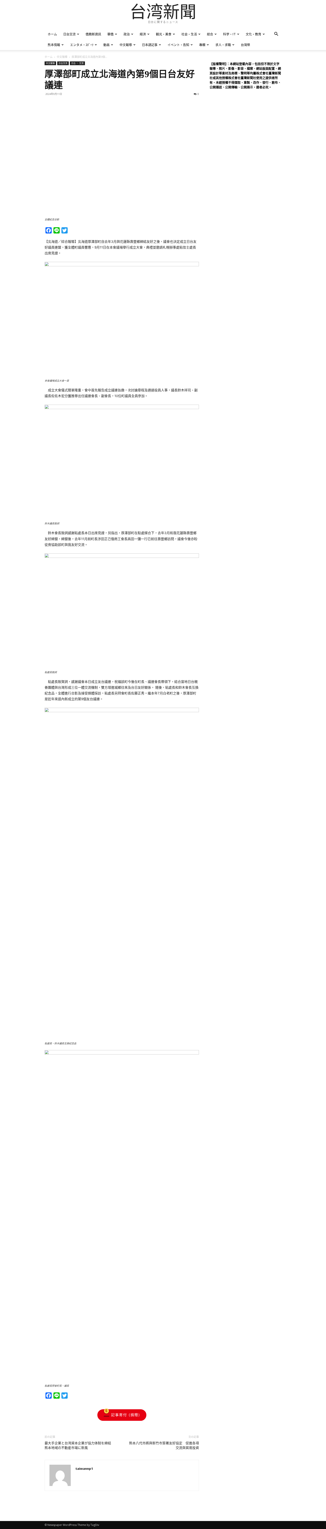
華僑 (110, 34)
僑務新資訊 (93, 34)
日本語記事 (149, 45)
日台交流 (69, 34)
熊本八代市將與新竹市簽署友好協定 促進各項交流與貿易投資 (164, 1445)
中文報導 (126, 45)
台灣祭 (245, 45)
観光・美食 (163, 34)
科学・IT (229, 34)
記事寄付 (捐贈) (125, 1415)
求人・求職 (223, 45)
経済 (143, 34)
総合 (210, 34)
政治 (127, 34)
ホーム (52, 34)
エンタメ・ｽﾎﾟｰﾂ (81, 45)
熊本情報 (54, 45)
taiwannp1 (84, 1468)
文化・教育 (253, 34)
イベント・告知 (178, 45)
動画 (106, 45)
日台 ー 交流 (77, 63)
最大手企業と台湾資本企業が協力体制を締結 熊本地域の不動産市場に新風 (79, 1445)
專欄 (202, 45)
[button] (276, 34)
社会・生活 (189, 34)
